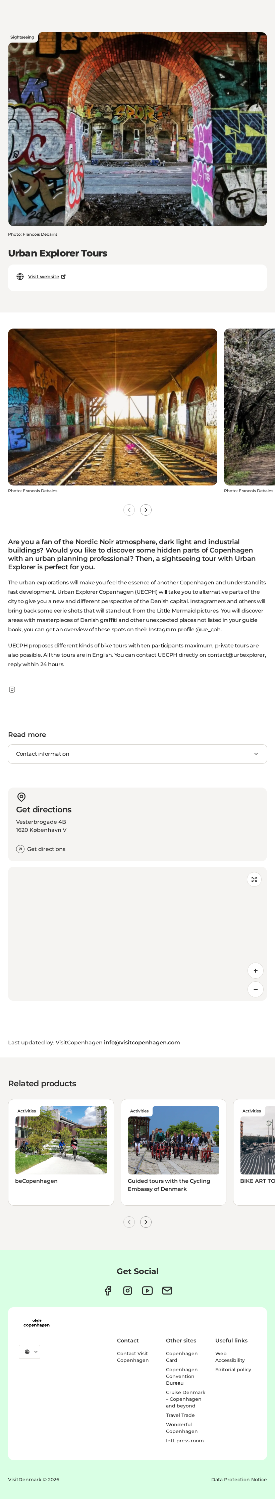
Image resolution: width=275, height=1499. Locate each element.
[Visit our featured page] (147, 1290)
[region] (137, 934)
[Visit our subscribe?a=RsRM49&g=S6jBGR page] (167, 1290)
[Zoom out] (256, 989)
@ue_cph (208, 629)
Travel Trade (180, 1415)
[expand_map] (254, 879)
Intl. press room (185, 1441)
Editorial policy (233, 1370)
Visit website (43, 277)
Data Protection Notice (239, 1480)
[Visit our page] (127, 1290)
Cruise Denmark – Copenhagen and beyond (186, 1399)
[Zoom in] (256, 971)
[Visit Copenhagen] (36, 1323)
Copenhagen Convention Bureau (182, 1376)
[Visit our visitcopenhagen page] (108, 1290)
